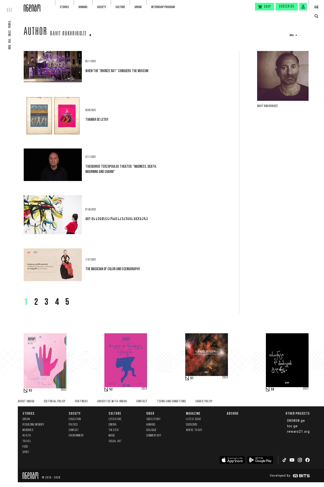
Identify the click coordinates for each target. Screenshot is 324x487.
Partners (81, 401)
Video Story (153, 419)
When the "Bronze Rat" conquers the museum (116, 70)
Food (25, 447)
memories (28, 430)
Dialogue (151, 430)
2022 (306, 388)
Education (75, 419)
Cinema (113, 425)
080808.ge (296, 420)
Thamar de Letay (96, 119)
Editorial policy (54, 401)
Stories (64, 7)
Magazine (193, 413)
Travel (27, 441)
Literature (115, 419)
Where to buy (194, 430)
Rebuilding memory (33, 425)
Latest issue (193, 419)
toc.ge (292, 426)
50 (272, 389)
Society (101, 7)
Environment (76, 435)
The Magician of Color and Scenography (112, 268)
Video (150, 413)
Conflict (74, 430)
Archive (233, 413)
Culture (120, 7)
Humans (83, 7)
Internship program (163, 7)
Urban (138, 7)
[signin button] (303, 6)
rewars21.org (298, 431)
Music (112, 435)
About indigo (26, 401)
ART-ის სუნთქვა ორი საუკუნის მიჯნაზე (116, 218)
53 (30, 391)
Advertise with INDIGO (112, 401)
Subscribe (287, 7)
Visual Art (115, 441)
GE (316, 7)
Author (35, 32)
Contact (142, 401)
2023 (63, 390)
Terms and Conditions (171, 401)
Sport (26, 452)
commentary (153, 435)
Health (27, 435)
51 (192, 378)
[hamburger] (12, 6)
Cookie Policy (204, 401)
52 (111, 389)
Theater (114, 430)
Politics (73, 425)
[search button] (316, 16)
